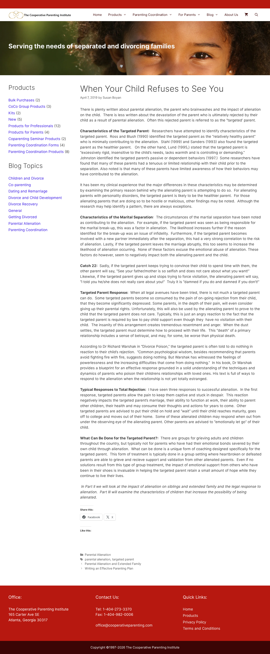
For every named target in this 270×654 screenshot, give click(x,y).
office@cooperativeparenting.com (124, 625)
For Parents (187, 15)
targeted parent (123, 559)
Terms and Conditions (201, 628)
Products (115, 15)
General (15, 210)
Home (97, 15)
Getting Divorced (22, 217)
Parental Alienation (98, 554)
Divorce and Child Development (35, 198)
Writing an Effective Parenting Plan (109, 568)
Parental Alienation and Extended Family (113, 563)
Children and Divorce (26, 178)
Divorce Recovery (23, 204)
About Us (231, 15)
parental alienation (97, 559)
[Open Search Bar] (256, 14)
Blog (210, 15)
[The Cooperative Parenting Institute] (41, 14)
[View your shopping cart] (246, 14)
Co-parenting (19, 185)
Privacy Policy (194, 622)
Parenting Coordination (150, 15)
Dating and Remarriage (27, 191)
